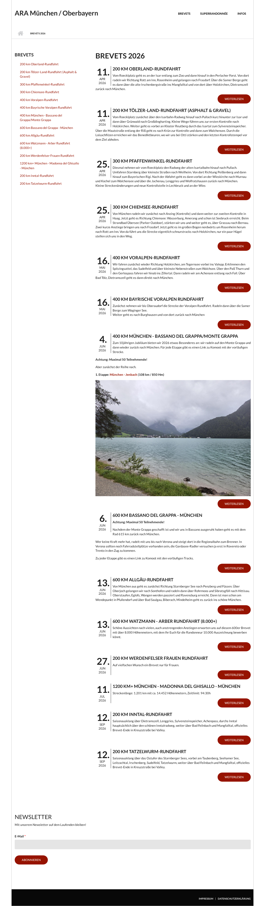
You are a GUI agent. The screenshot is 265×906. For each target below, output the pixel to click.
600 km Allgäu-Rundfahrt (37, 135)
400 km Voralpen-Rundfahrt (39, 100)
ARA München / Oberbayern (56, 13)
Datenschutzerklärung (234, 899)
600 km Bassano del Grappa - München (46, 128)
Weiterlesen (234, 99)
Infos (241, 13)
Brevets (184, 13)
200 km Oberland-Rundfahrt (39, 64)
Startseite (20, 33)
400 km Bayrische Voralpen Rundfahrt (46, 107)
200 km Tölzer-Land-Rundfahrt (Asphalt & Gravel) (48, 74)
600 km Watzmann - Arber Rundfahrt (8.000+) (45, 145)
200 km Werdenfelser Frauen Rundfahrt (47, 155)
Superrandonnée (214, 13)
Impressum (206, 899)
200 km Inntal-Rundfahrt (37, 175)
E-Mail (20, 836)
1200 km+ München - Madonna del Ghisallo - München (49, 165)
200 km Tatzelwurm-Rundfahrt (41, 183)
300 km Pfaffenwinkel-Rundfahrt (42, 84)
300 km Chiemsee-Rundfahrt (39, 92)
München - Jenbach (123, 374)
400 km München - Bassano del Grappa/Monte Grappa (41, 117)
